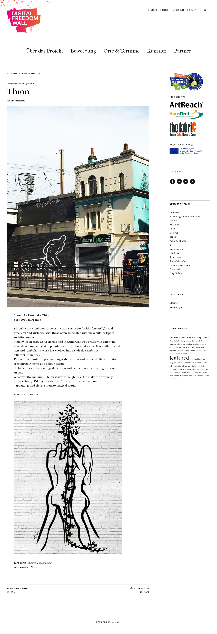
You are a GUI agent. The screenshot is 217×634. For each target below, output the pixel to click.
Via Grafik (139, 590)
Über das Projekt (44, 51)
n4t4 (196, 372)
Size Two (17, 590)
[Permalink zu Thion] (78, 306)
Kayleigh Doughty (178, 261)
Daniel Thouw (189, 350)
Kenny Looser (176, 257)
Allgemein (14, 73)
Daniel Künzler (188, 347)
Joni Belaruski (194, 366)
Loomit (207, 369)
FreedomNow (18, 100)
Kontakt (191, 10)
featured (179, 358)
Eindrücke (174, 212)
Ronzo (173, 237)
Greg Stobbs (176, 273)
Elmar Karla (186, 354)
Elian (178, 354)
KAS (202, 366)
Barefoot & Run (198, 341)
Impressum (178, 10)
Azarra (188, 341)
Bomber (188, 344)
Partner (182, 51)
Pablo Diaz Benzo (178, 241)
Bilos (183, 344)
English (164, 10)
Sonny (206, 376)
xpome (173, 220)
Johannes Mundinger (180, 265)
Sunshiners (175, 379)
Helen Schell (197, 363)
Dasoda (199, 350)
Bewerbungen (31, 73)
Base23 (173, 344)
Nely (172, 245)
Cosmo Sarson (175, 347)
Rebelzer (183, 376)
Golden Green (200, 359)
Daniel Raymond (176, 350)
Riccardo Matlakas (195, 376)
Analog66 (199, 338)
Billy (178, 344)
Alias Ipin (191, 338)
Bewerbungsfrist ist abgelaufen (185, 216)
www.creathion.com (27, 394)
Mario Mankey (176, 249)
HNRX (205, 363)
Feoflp (192, 359)
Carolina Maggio (199, 344)
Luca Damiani (175, 372)
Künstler (156, 51)
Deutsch (152, 10)
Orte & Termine (122, 51)
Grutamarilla (176, 269)
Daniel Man (199, 347)
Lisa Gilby (174, 253)
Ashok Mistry (179, 341)
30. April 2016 (28, 83)
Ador (171, 338)
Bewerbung (83, 51)
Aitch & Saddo (180, 338)
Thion (34, 567)
